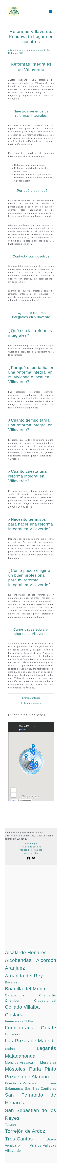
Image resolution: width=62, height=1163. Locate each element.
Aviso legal (31, 844)
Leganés (46, 1048)
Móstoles (15, 1069)
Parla (35, 1069)
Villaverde (13, 1150)
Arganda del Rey (24, 975)
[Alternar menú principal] (50, 11)
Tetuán (10, 1124)
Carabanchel (15, 995)
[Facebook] (28, 858)
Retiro (53, 1084)
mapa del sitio (31, 853)
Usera (51, 1139)
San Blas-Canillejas (40, 1088)
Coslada (14, 1014)
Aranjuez (15, 968)
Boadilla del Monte (26, 988)
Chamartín (47, 995)
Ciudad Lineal (45, 1000)
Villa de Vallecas (43, 1145)
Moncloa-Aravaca (19, 1062)
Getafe (48, 1027)
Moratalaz (48, 1062)
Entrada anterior (31, 698)
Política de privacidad (31, 850)
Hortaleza (13, 1034)
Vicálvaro (12, 1145)
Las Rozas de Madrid (29, 1040)
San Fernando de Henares (30, 1098)
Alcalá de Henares (26, 952)
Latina (10, 1049)
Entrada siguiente (31, 703)
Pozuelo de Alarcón (27, 1076)
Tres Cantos (19, 1138)
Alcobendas (18, 960)
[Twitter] (33, 858)
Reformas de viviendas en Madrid (27, 50)
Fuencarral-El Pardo (21, 1021)
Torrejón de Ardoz (25, 1131)
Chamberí (13, 1000)
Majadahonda (20, 1056)
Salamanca (14, 1088)
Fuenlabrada (19, 1027)
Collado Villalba (22, 1007)
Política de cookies (31, 847)
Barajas (11, 982)
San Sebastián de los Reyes (30, 1114)
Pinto (50, 1069)
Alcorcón (46, 960)
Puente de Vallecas (20, 1083)
